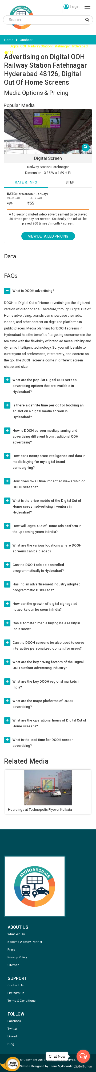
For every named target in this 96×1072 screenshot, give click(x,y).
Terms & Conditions (21, 1000)
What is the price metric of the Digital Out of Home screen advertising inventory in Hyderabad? (47, 506)
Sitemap (13, 965)
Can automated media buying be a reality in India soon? (46, 626)
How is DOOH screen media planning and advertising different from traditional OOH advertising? (45, 436)
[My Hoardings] (21, 32)
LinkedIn (13, 1036)
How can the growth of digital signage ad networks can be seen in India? (45, 607)
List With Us (15, 993)
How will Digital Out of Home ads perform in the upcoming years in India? (47, 529)
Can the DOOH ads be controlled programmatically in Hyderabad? (38, 568)
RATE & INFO (26, 182)
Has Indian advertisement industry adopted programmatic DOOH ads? (47, 587)
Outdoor (26, 40)
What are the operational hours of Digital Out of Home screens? (49, 723)
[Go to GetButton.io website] (83, 1066)
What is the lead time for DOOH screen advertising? (43, 743)
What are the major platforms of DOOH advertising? (43, 704)
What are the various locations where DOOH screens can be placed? (47, 548)
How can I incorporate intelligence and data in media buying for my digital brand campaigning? (49, 462)
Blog (10, 1044)
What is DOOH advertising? (33, 291)
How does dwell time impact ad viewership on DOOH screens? (49, 484)
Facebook (14, 1021)
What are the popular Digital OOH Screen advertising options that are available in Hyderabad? (45, 386)
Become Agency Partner (24, 942)
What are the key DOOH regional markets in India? (46, 684)
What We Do (16, 934)
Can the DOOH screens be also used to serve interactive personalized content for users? (48, 645)
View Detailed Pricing (48, 236)
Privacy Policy (17, 957)
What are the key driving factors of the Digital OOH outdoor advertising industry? (48, 665)
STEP (70, 182)
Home (8, 40)
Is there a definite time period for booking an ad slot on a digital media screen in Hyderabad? (48, 411)
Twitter (12, 1028)
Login (74, 7)
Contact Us (15, 985)
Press (11, 949)
